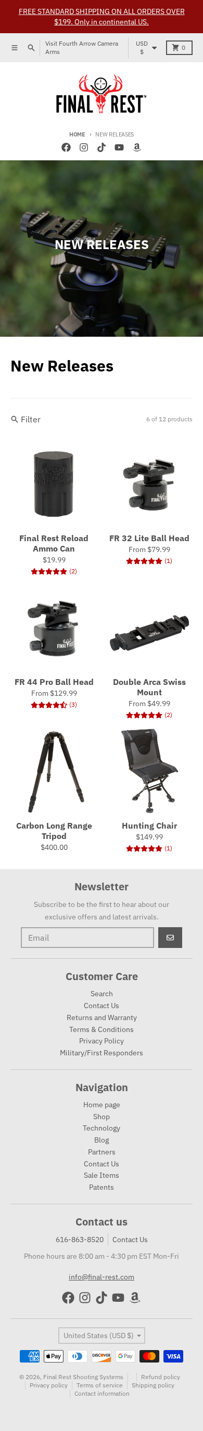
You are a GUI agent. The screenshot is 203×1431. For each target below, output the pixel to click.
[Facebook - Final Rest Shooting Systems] (66, 147)
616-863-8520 (80, 1239)
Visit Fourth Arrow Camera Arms (81, 47)
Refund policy (160, 1377)
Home (77, 134)
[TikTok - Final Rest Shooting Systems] (101, 147)
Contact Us (130, 1239)
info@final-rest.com (101, 1277)
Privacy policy (49, 1385)
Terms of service (100, 1385)
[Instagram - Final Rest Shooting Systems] (84, 147)
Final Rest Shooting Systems (83, 1377)
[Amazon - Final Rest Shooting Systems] (137, 147)
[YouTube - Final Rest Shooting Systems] (119, 147)
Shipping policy (153, 1385)
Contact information (102, 1393)
